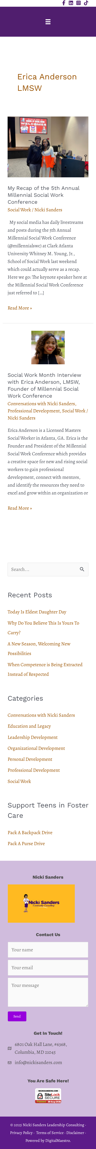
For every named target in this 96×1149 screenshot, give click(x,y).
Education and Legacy (29, 726)
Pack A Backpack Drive (30, 832)
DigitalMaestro (57, 1140)
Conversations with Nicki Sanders (41, 403)
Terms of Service (50, 1132)
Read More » (20, 308)
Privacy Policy (21, 1132)
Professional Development (34, 410)
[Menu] (48, 22)
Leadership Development (33, 737)
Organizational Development (36, 748)
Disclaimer (75, 1132)
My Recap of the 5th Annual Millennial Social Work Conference (43, 195)
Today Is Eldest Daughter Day (37, 611)
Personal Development (30, 759)
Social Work (19, 209)
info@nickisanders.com (38, 1062)
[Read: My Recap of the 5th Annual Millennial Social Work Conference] (48, 146)
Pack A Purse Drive (26, 843)
